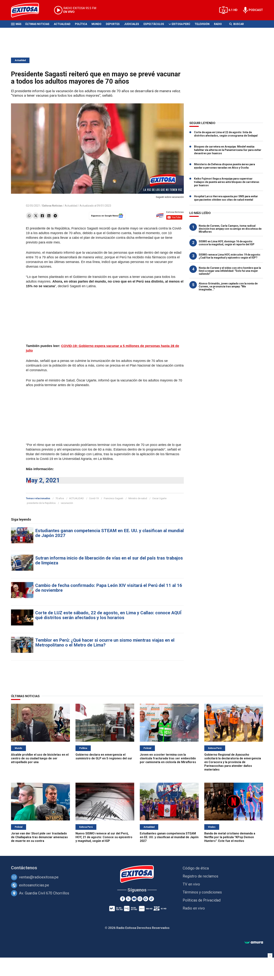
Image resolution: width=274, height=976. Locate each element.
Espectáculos (154, 24)
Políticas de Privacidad (202, 900)
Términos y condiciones (202, 892)
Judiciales (131, 24)
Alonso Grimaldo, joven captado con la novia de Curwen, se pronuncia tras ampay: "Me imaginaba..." (228, 286)
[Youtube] (134, 898)
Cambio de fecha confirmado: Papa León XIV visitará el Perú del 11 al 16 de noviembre (108, 588)
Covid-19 (94, 498)
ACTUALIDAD (76, 498)
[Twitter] (35, 216)
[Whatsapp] (29, 216)
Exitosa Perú (181, 24)
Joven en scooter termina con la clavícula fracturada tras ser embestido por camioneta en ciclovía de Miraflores (168, 758)
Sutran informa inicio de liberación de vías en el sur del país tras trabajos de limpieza (109, 560)
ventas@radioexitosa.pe (39, 877)
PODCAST (256, 10)
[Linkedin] (48, 216)
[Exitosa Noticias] (28, 10)
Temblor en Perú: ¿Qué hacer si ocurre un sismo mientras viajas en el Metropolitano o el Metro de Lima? (104, 643)
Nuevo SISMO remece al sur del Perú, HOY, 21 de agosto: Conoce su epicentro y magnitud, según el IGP (103, 837)
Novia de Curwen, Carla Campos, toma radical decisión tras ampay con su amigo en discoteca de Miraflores (230, 228)
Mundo (96, 24)
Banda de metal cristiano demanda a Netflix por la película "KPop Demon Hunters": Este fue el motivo (229, 837)
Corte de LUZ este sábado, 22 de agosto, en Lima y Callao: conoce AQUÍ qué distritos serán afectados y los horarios (108, 615)
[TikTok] (151, 898)
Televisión (202, 24)
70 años (59, 498)
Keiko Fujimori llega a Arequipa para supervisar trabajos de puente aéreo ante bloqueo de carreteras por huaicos (226, 182)
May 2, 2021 (43, 480)
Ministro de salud (137, 498)
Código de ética (196, 868)
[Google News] (145, 898)
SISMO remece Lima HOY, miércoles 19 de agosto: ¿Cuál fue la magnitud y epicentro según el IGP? (230, 256)
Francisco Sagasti (113, 498)
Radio (218, 24)
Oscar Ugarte (159, 498)
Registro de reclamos (200, 876)
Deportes (113, 24)
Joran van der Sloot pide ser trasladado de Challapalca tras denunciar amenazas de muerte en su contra (39, 837)
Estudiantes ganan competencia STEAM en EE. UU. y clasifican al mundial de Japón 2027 (109, 533)
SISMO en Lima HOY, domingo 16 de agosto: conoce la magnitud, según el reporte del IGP (226, 243)
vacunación (67, 503)
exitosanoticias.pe (34, 885)
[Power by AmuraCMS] (253, 942)
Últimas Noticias (37, 24)
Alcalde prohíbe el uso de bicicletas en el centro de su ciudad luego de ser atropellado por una (40, 758)
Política (81, 24)
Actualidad (62, 24)
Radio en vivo (194, 908)
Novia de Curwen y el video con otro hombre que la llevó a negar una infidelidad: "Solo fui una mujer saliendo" (230, 270)
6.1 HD (233, 10)
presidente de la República (41, 503)
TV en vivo (191, 884)
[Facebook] (42, 216)
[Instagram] (139, 898)
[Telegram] (55, 216)
